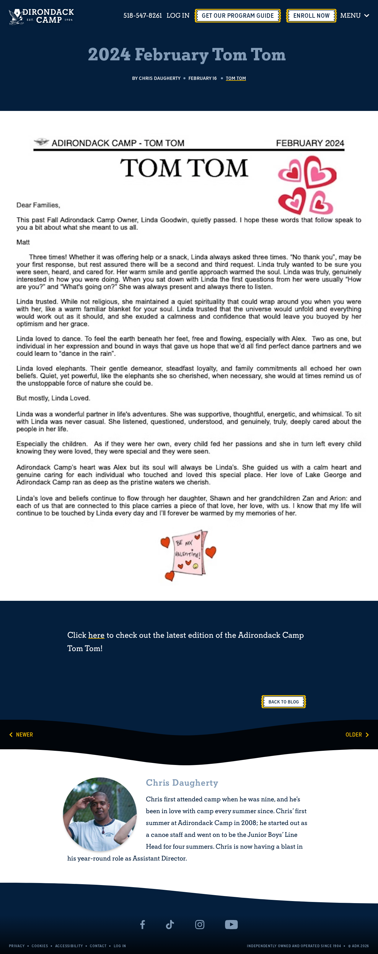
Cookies (40, 946)
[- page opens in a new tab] (142, 924)
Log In (178, 16)
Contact (98, 946)
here (96, 635)
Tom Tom (236, 78)
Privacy (17, 946)
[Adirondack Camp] (41, 17)
